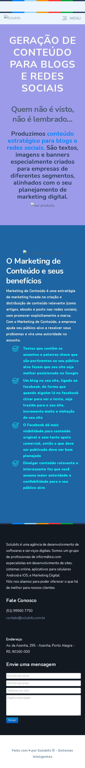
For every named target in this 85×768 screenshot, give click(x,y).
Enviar (12, 720)
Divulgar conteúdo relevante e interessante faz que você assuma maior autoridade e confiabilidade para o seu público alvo (50, 475)
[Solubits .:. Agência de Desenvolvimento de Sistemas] (12, 18)
